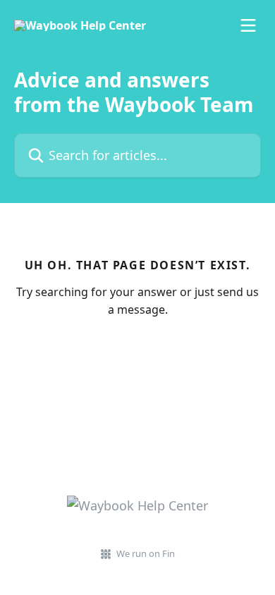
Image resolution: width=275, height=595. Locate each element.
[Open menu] (248, 25)
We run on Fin (145, 553)
